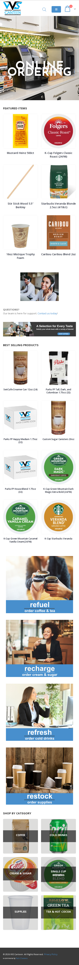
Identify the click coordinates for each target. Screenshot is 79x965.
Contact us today (47, 313)
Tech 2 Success (22, 958)
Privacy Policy (50, 954)
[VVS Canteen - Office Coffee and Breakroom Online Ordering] (12, 8)
